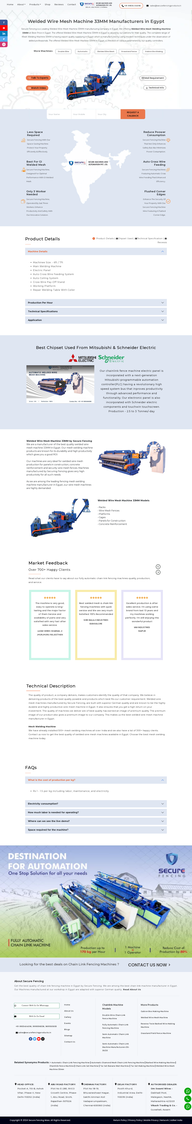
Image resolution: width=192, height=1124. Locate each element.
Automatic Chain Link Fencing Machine (71, 1063)
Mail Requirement (154, 78)
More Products (149, 1005)
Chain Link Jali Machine (86, 1066)
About (20, 4)
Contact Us (69, 1042)
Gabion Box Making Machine (155, 1011)
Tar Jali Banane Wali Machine (114, 1066)
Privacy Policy (135, 1120)
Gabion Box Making (154, 51)
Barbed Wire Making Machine (160, 1063)
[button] (131, 5)
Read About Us (131, 989)
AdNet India (176, 1120)
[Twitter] (4, 38)
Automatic (83, 51)
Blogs (67, 1029)
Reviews (59, 4)
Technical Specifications (43, 311)
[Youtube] (4, 27)
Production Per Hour (40, 302)
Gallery (67, 1017)
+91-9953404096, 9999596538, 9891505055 (36, 1026)
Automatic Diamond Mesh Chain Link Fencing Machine (117, 1063)
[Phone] (185, 1097)
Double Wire (63, 51)
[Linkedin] (4, 33)
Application (35, 320)
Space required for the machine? (48, 830)
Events (67, 1023)
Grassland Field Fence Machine (156, 1033)
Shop (47, 4)
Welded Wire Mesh (105, 51)
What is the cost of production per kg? (51, 780)
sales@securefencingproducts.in (34, 1032)
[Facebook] (4, 22)
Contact (71, 4)
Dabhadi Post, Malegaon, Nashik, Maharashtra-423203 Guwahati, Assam (164, 1097)
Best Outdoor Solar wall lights (50, 628)
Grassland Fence (129, 51)
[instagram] (4, 44)
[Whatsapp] (186, 1105)
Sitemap (68, 1036)
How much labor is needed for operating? (53, 812)
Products (34, 4)
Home (10, 4)
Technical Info (156, 87)
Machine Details (37, 251)
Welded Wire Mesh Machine (154, 1017)
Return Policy (120, 1120)
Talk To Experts (39, 77)
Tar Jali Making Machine (142, 1066)
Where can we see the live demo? (49, 821)
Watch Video (38, 88)
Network (164, 1120)
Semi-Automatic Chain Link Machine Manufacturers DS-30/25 (115, 1047)
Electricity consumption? (43, 803)
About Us (68, 1011)
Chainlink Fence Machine (61, 1066)
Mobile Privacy (151, 1120)
